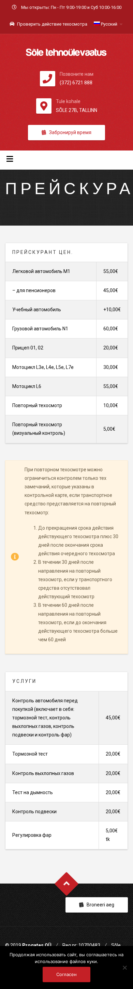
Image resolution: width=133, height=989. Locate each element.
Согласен (66, 974)
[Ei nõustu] (124, 967)
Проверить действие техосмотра (51, 24)
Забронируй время (70, 132)
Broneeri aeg (100, 904)
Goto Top (67, 884)
